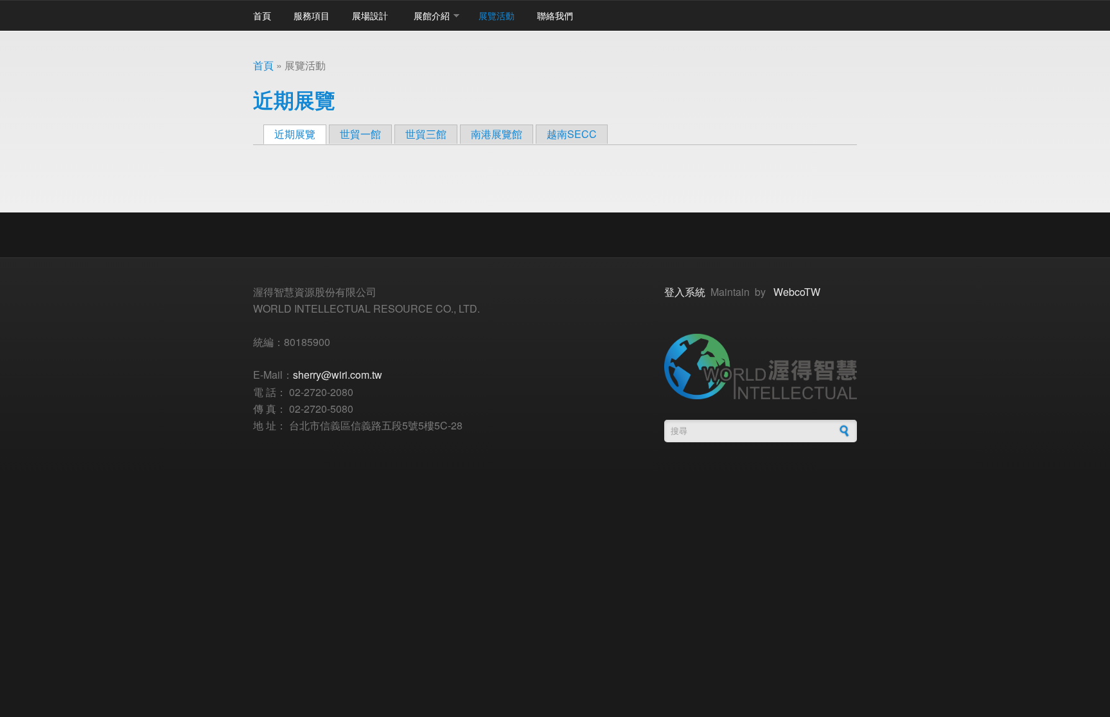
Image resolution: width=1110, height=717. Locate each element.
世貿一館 (360, 133)
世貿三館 (425, 133)
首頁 (262, 15)
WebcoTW (796, 291)
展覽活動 (497, 15)
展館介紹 (432, 15)
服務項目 (312, 15)
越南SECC (572, 133)
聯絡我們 (555, 15)
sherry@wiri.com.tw (337, 374)
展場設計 (370, 15)
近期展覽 (300, 133)
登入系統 (684, 291)
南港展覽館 (496, 133)
